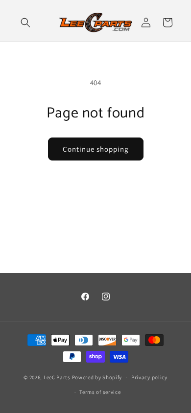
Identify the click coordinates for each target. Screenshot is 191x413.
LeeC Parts (57, 376)
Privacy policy (149, 377)
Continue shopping (96, 149)
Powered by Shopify (97, 376)
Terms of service (99, 392)
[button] (25, 22)
